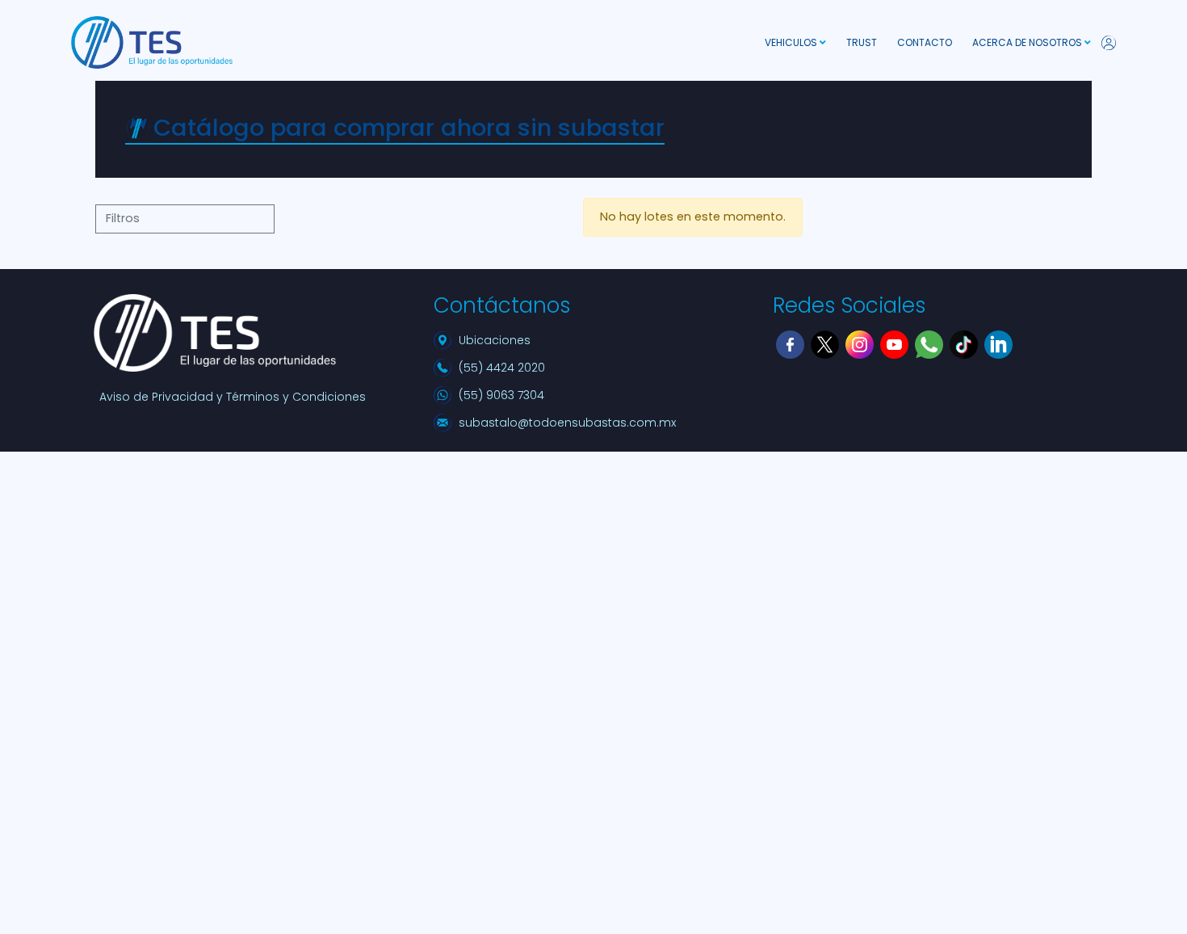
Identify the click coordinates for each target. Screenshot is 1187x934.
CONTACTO (924, 42)
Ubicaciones (495, 340)
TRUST (861, 42)
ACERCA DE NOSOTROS (1028, 42)
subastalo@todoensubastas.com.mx (567, 422)
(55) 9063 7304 (501, 395)
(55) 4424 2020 (502, 368)
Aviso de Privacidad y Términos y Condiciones (232, 397)
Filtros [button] (123, 218)
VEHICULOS (792, 42)
